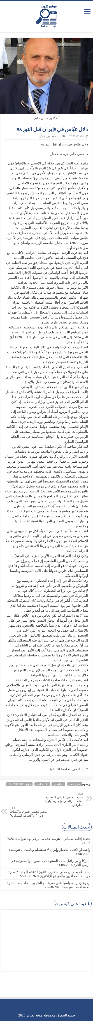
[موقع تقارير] (46, 15)
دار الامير (58, 784)
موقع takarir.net (20, 784)
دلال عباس (42, 784)
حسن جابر (75, 784)
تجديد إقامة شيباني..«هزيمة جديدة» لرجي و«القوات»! (52, 839)
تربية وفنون (54, 136)
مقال (42, 136)
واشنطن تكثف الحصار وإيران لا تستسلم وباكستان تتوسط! (49, 850)
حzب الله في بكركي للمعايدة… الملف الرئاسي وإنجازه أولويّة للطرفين (63, 799)
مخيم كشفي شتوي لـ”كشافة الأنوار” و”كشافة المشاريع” (28, 812)
